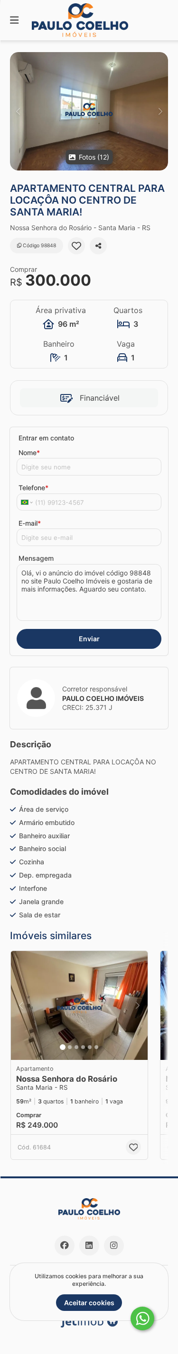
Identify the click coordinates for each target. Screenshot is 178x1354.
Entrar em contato (46, 438)
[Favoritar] (76, 245)
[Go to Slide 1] (63, 1047)
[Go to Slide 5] (90, 1047)
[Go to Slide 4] (83, 1047)
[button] (89, 111)
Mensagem (36, 558)
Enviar (89, 639)
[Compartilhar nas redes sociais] (98, 245)
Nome (29, 452)
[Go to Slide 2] (70, 1047)
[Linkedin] (89, 1245)
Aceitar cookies (89, 1303)
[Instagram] (114, 1245)
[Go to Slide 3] (76, 1047)
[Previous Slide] (18, 111)
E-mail (30, 523)
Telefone (33, 488)
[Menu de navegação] (14, 20)
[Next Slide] (160, 111)
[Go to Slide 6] (96, 1047)
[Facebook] (65, 1245)
